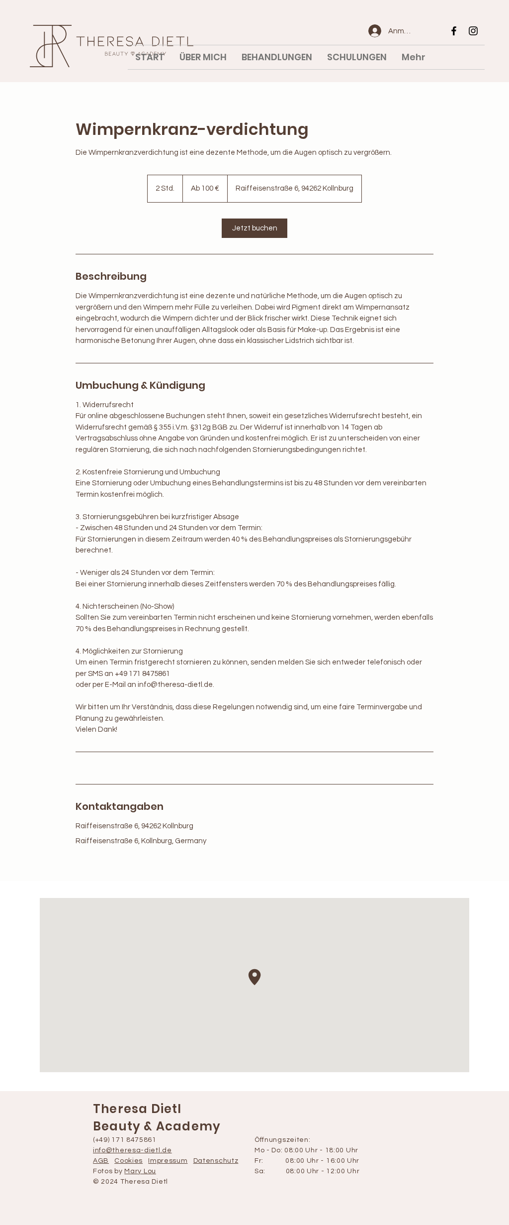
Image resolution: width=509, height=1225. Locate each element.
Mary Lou (140, 1171)
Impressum (167, 1160)
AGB (101, 1160)
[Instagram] (473, 31)
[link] (254, 228)
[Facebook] (454, 31)
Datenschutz (216, 1160)
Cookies (128, 1160)
